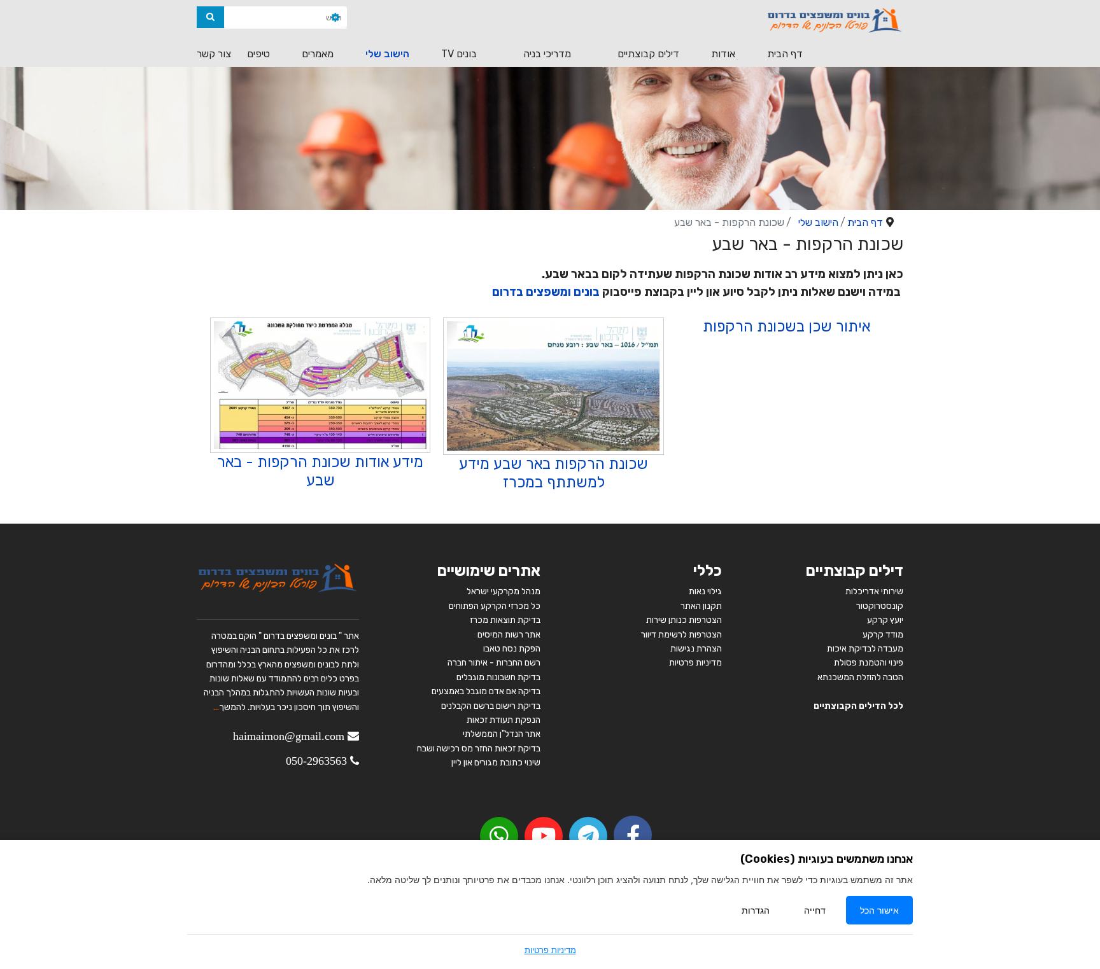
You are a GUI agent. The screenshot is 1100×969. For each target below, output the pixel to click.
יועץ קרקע (885, 620)
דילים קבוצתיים (648, 54)
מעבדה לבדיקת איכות (865, 648)
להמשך (232, 707)
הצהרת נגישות (696, 648)
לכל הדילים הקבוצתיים (858, 706)
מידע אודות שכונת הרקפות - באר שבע (320, 471)
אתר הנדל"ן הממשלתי (501, 733)
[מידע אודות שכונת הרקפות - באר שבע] (320, 385)
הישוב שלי (387, 54)
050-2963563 (316, 761)
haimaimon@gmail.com (288, 736)
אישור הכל (879, 910)
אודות (723, 54)
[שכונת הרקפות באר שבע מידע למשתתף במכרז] (553, 386)
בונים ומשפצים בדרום (546, 292)
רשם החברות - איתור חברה (493, 662)
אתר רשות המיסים (508, 634)
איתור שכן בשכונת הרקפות (786, 326)
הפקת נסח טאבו (511, 648)
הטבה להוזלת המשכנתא (860, 677)
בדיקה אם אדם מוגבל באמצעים (486, 691)
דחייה (815, 910)
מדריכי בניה (547, 54)
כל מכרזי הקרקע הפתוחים (493, 606)
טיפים (258, 54)
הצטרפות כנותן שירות (684, 620)
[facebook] (633, 835)
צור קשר (214, 54)
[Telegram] (588, 836)
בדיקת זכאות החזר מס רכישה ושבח (478, 748)
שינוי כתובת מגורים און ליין (495, 762)
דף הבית (785, 54)
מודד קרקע (883, 634)
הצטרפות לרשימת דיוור (681, 634)
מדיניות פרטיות (695, 662)
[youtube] (544, 836)
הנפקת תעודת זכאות (503, 720)
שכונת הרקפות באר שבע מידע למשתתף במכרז (553, 473)
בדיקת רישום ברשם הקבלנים (490, 706)
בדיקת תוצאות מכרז (505, 620)
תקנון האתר (701, 606)
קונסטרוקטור (879, 606)
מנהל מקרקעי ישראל (503, 591)
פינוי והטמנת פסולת (868, 662)
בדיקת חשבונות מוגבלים (498, 677)
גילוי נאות (705, 591)
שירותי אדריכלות (874, 591)
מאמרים (318, 54)
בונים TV (459, 54)
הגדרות (756, 910)
